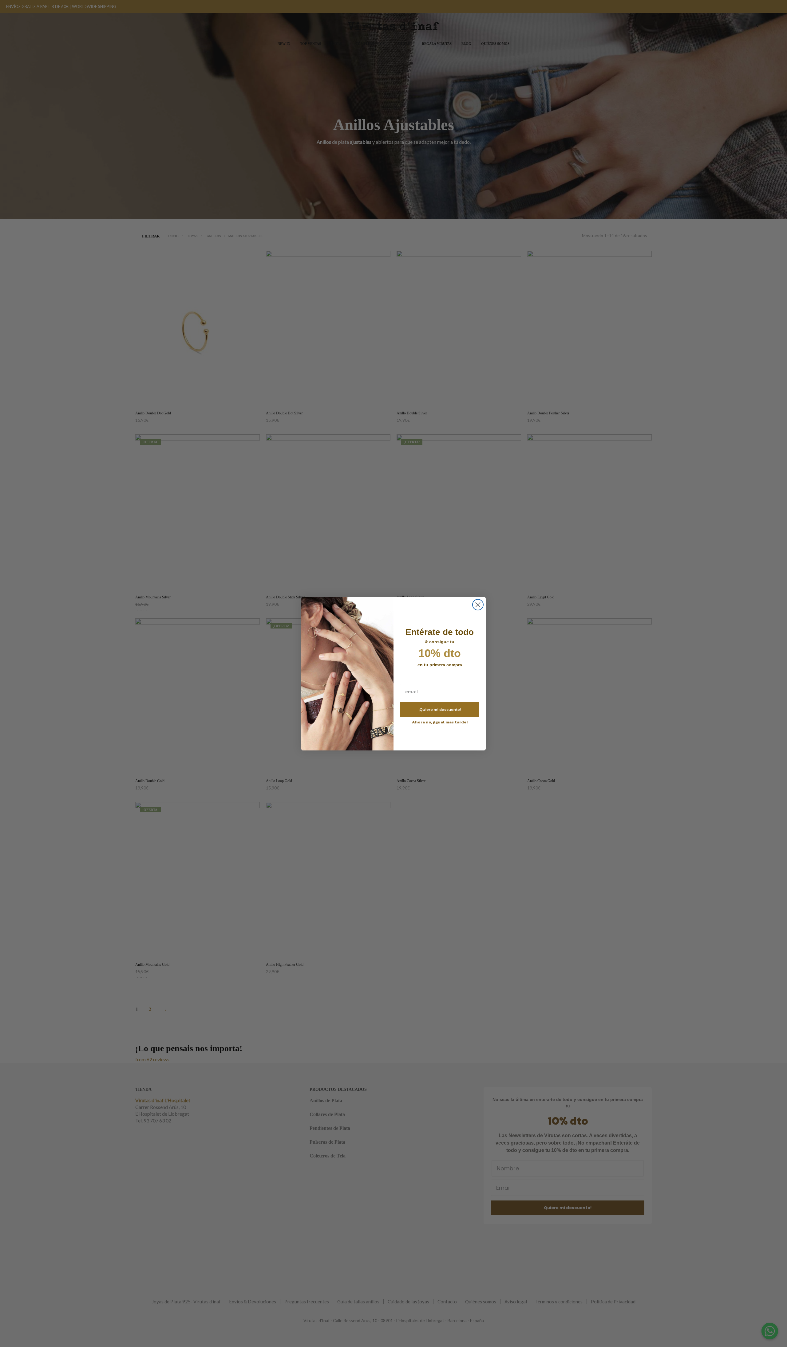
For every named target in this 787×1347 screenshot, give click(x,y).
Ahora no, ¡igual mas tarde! (440, 722)
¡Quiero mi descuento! (440, 709)
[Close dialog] (478, 604)
